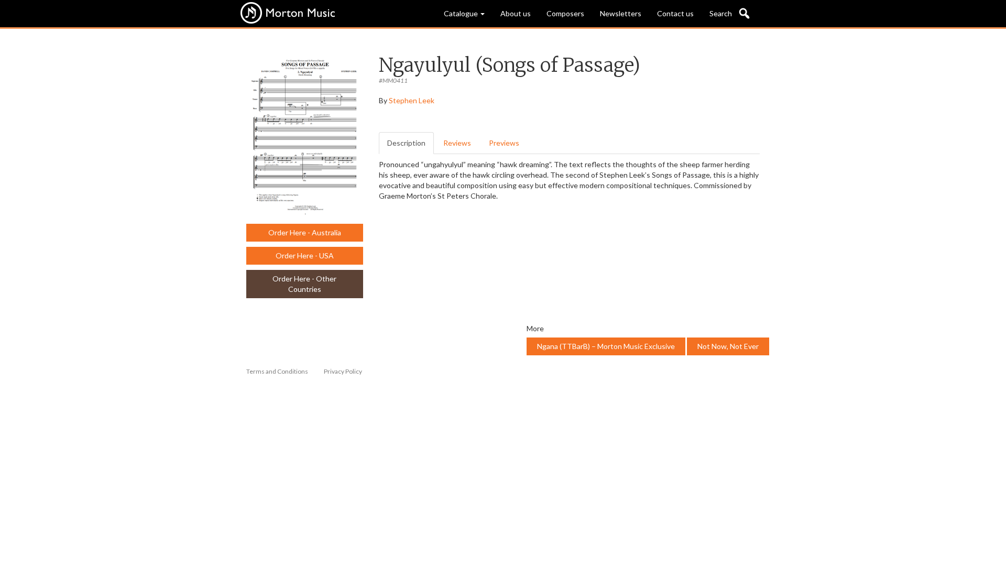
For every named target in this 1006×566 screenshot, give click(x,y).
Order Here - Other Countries (304, 283)
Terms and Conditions (277, 371)
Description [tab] (406, 142)
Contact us (675, 13)
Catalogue (461, 13)
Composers (565, 13)
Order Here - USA (305, 255)
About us (515, 13)
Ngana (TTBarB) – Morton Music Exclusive (606, 346)
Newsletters (620, 13)
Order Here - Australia (304, 232)
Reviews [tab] (457, 142)
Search (720, 13)
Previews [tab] (504, 142)
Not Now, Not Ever (728, 346)
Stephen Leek (411, 100)
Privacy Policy (343, 371)
